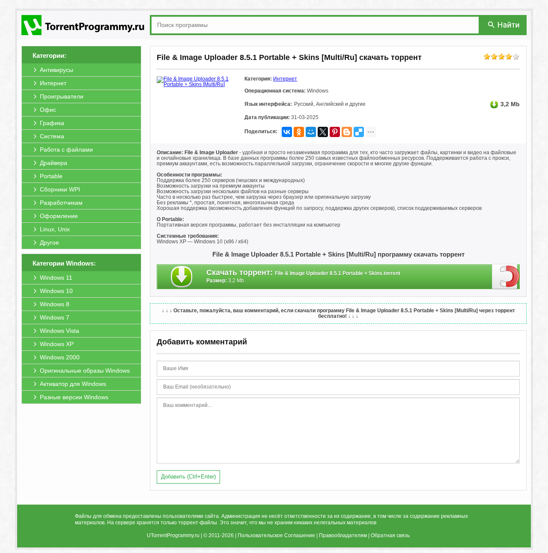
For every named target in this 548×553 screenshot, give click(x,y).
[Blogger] (347, 132)
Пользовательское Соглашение (276, 535)
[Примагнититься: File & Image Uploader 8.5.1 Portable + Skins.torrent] (506, 276)
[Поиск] (504, 24)
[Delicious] (359, 132)
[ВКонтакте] (287, 132)
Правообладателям (343, 535)
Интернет (285, 79)
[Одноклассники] (299, 132)
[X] (323, 132)
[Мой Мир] (311, 132)
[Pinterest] (335, 132)
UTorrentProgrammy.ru (173, 535)
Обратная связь (390, 535)
